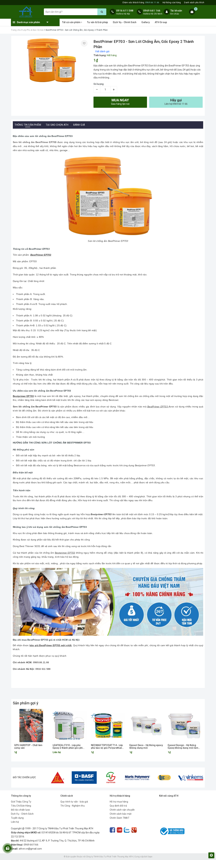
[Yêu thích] (84, 43)
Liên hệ (15, 822)
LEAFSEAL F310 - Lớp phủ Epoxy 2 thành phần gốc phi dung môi (68, 746)
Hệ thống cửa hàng (172, 2)
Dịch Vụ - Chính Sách (124, 22)
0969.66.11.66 (41, 662)
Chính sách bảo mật (121, 813)
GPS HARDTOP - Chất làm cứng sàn (28, 746)
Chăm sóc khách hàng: (140, 2)
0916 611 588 (124, 10)
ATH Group (161, 22)
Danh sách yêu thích (194, 2)
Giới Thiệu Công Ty (21, 801)
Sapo (149, 856)
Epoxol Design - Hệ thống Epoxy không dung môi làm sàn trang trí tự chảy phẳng (183, 746)
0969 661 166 (151, 10)
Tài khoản (176, 10)
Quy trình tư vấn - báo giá (74, 801)
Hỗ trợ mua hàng (119, 801)
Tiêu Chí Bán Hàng (21, 805)
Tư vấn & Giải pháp (97, 22)
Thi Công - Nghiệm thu (72, 805)
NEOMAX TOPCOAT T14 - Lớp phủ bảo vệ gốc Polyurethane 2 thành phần (107, 746)
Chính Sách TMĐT (119, 817)
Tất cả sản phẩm (71, 22)
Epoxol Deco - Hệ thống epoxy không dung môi (146, 746)
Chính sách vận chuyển (122, 809)
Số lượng (98, 84)
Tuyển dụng (17, 817)
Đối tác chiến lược (20, 809)
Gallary (145, 22)
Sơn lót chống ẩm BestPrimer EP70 (34, 142)
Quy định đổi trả (118, 805)
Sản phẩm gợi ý (25, 703)
